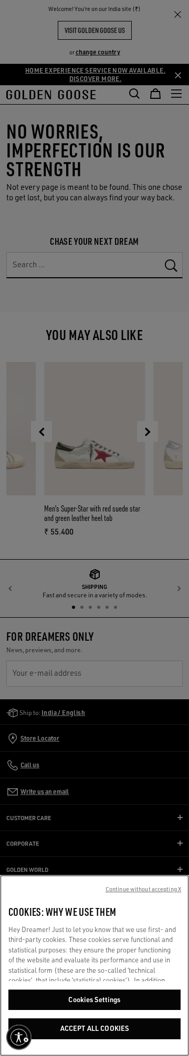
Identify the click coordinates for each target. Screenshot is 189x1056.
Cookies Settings (94, 999)
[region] (94, 965)
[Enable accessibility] (19, 1037)
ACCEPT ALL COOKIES (94, 1028)
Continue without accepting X (143, 889)
